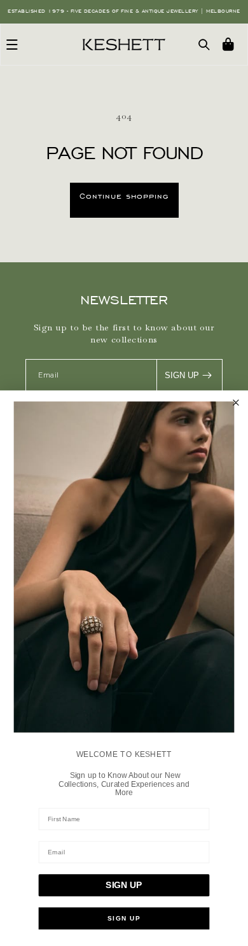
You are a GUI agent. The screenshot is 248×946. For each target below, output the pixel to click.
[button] (12, 44)
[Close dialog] (236, 402)
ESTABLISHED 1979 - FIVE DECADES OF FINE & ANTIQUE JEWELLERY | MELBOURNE (124, 11)
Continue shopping (124, 196)
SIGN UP (182, 375)
